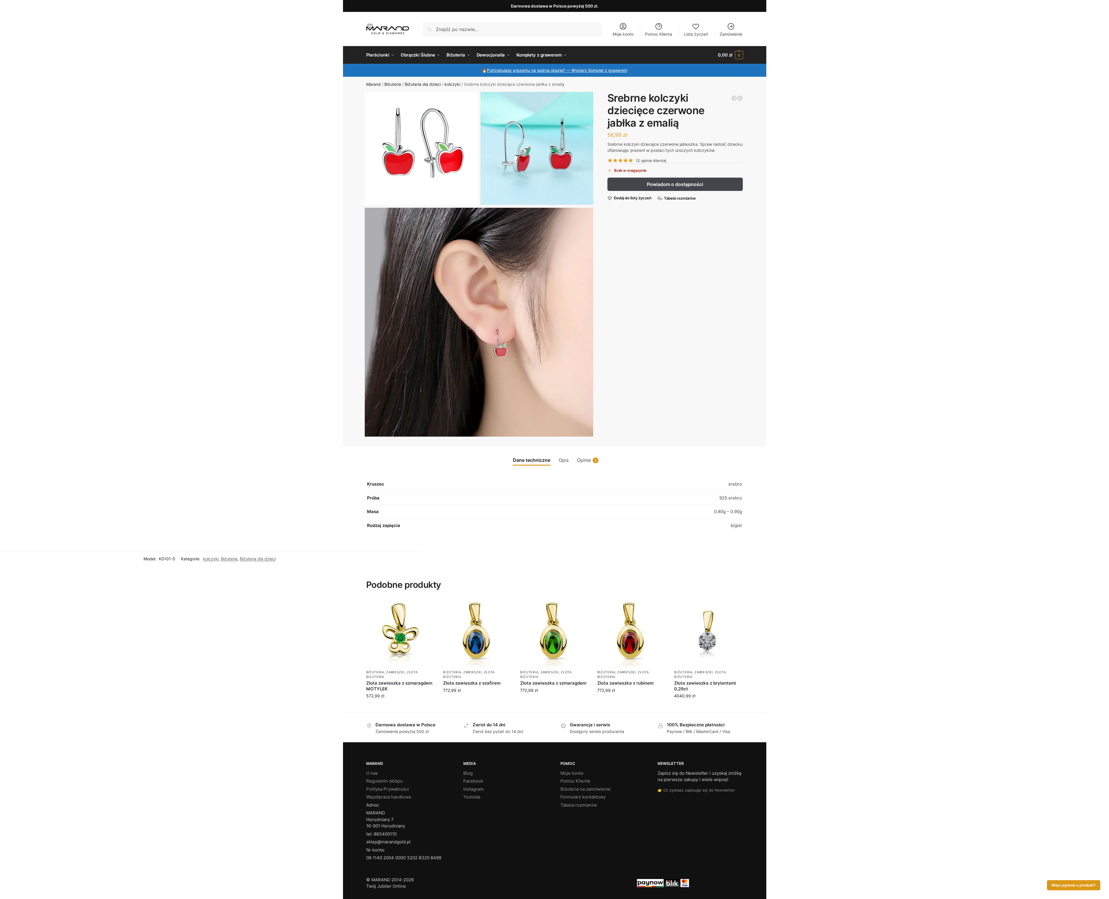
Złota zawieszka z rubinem (625, 683)
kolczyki (452, 84)
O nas (372, 773)
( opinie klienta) (651, 161)
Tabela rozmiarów (578, 805)
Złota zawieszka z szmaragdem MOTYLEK (399, 686)
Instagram (473, 789)
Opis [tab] (564, 460)
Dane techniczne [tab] (531, 460)
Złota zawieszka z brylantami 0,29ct (705, 686)
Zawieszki (395, 672)
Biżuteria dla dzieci (423, 84)
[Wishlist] (425, 607)
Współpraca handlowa (388, 797)
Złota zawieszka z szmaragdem (553, 683)
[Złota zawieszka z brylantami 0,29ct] (708, 633)
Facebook (473, 781)
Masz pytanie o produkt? (1074, 885)
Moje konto (623, 34)
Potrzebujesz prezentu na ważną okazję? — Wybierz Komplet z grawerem (557, 70)
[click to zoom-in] (421, 148)
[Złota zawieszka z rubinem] (631, 633)
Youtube (471, 797)
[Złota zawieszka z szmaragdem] (554, 633)
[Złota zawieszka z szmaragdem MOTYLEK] (400, 633)
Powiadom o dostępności (675, 184)
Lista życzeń (696, 34)
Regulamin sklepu (384, 781)
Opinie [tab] (586, 460)
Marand (373, 84)
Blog (468, 773)
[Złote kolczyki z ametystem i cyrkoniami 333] (740, 98)
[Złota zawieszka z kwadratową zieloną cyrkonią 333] (734, 98)
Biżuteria (392, 84)
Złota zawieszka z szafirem (471, 683)
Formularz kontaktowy (583, 797)
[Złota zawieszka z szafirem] (477, 633)
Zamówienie (731, 34)
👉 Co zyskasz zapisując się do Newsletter (696, 790)
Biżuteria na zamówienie (585, 789)
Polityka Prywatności (387, 789)
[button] (730, 55)
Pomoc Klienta (658, 34)
